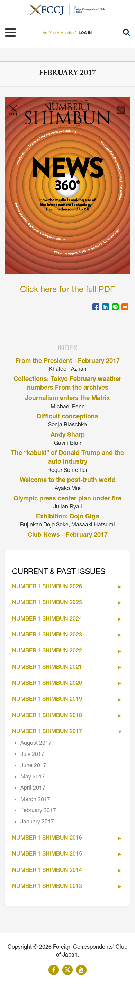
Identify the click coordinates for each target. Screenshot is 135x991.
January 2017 (37, 822)
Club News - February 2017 (68, 535)
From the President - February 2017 (67, 361)
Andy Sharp (68, 435)
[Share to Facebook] (95, 306)
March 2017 (35, 800)
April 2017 (32, 788)
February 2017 (38, 811)
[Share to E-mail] (125, 306)
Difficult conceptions (67, 417)
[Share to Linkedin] (105, 306)
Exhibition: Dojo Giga (67, 517)
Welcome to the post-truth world (68, 480)
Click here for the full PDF (67, 290)
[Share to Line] (115, 306)
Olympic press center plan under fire (68, 499)
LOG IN (85, 33)
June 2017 (33, 766)
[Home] (50, 9)
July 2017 (32, 755)
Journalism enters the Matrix (67, 398)
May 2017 (32, 777)
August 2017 (36, 744)
